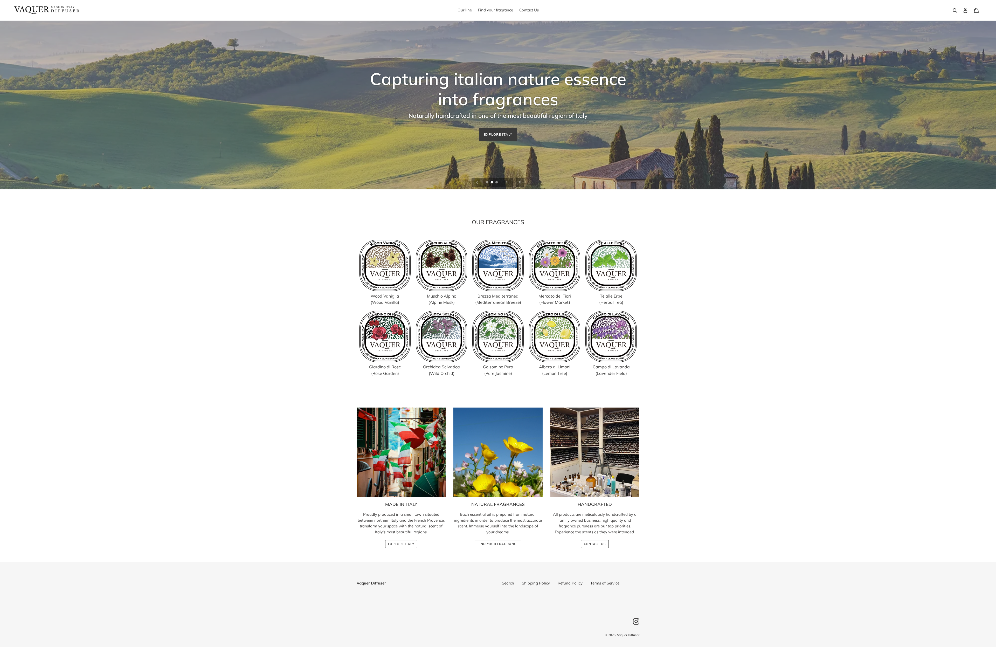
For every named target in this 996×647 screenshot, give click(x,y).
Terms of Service (604, 583)
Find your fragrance (498, 544)
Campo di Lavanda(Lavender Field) (611, 370)
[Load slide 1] (487, 182)
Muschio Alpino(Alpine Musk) (441, 299)
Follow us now (498, 124)
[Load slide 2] (492, 182)
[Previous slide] (477, 182)
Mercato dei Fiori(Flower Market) (554, 299)
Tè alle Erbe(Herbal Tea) (611, 299)
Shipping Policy (536, 583)
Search (508, 583)
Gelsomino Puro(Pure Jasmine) (498, 370)
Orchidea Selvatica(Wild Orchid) (441, 370)
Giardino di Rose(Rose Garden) (385, 370)
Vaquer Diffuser (628, 635)
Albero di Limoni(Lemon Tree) (554, 370)
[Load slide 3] (497, 182)
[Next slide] (506, 182)
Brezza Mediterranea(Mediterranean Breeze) (498, 299)
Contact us (595, 544)
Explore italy (401, 544)
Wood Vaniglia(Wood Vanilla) (385, 299)
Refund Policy (570, 583)
